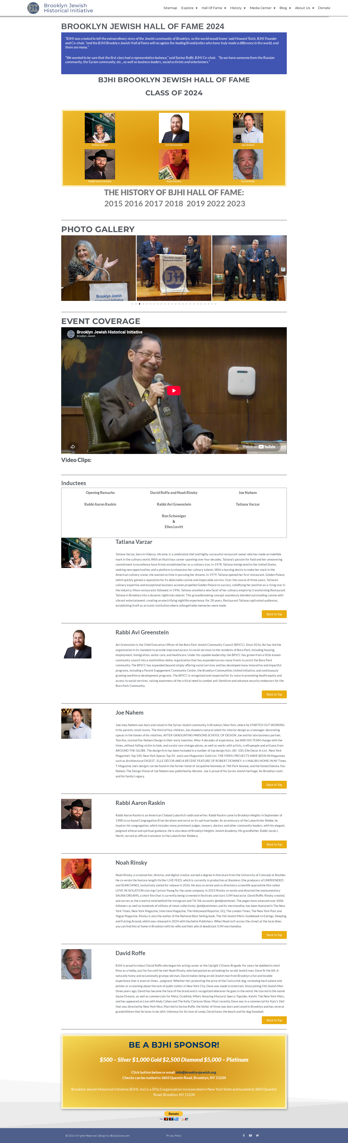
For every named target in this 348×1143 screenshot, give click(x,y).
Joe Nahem (248, 492)
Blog (283, 8)
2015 (113, 203)
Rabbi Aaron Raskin (100, 504)
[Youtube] (250, 1135)
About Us (302, 8)
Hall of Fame (212, 8)
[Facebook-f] (243, 1135)
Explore (187, 8)
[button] (65, 268)
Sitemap (170, 8)
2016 (133, 203)
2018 (174, 203)
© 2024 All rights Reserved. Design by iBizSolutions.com (97, 1135)
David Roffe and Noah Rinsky (174, 492)
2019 (195, 203)
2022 (217, 203)
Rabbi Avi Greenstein (174, 504)
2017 (154, 203)
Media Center (260, 8)
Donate (324, 8)
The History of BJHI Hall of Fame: (174, 192)
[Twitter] (257, 1135)
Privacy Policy (174, 1135)
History (236, 8)
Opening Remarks (100, 492)
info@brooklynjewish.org (196, 1072)
